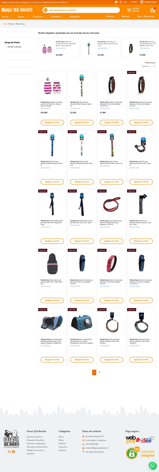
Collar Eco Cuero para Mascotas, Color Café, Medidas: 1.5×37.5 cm (149, 43)
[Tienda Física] (142, 1)
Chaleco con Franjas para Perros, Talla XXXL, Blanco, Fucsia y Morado (66, 43)
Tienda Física (150, 2)
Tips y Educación (145, 17)
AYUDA (134, 2)
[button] (152, 465)
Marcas (125, 17)
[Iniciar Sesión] (129, 10)
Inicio (5, 24)
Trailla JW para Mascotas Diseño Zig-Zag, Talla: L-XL (108, 43)
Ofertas (110, 17)
